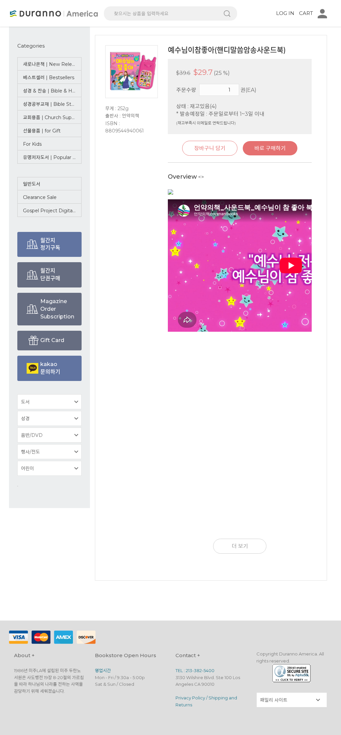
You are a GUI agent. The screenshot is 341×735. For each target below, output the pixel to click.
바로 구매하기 (270, 148)
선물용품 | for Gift (42, 131)
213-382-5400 (200, 670)
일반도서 (31, 184)
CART (306, 13)
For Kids (32, 144)
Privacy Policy (190, 697)
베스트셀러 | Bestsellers (48, 78)
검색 (227, 13)
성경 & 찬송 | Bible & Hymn (52, 91)
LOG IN (285, 13)
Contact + (187, 655)
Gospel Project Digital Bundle (52, 211)
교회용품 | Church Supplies (52, 117)
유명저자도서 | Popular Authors (52, 157)
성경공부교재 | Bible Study (51, 104)
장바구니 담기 (209, 148)
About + (24, 655)
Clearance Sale (40, 197)
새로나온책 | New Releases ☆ (52, 64)
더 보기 (240, 546)
